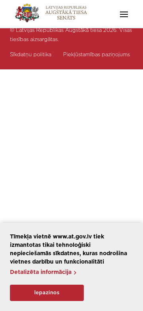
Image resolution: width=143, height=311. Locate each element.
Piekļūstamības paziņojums (96, 54)
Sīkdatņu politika (30, 54)
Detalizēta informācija (41, 272)
